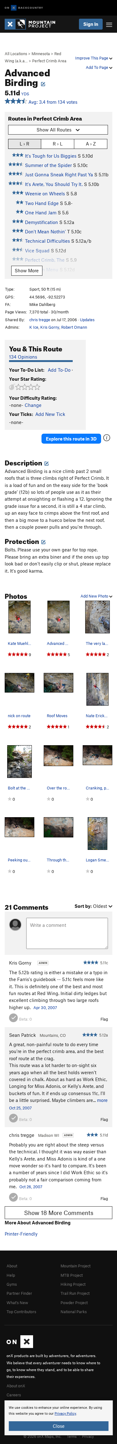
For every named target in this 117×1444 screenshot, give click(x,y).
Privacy (88, 1436)
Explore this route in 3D (71, 438)
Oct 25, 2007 (20, 1107)
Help (11, 1275)
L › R (24, 143)
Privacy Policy (65, 1414)
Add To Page (97, 67)
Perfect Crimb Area (49, 60)
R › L (57, 143)
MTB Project (72, 1275)
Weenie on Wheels (45, 193)
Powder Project (74, 1302)
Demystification (41, 222)
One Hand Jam (40, 212)
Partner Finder (19, 1293)
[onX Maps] (20, 1346)
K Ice (33, 327)
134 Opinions (23, 357)
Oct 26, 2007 (30, 1186)
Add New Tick (50, 414)
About (12, 1265)
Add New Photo (94, 595)
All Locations (16, 53)
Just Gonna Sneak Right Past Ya (59, 174)
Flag (104, 1019)
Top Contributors (21, 1311)
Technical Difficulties (47, 241)
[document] (58, 1418)
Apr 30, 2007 (45, 1007)
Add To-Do (59, 370)
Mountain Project (75, 1265)
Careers (14, 1394)
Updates (87, 319)
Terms (72, 1436)
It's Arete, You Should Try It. (54, 184)
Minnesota (41, 53)
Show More (27, 270)
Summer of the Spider (48, 165)
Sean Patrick (22, 1035)
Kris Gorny (49, 327)
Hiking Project (73, 1284)
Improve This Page (92, 57)
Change (33, 405)
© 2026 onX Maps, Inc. (42, 1436)
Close (59, 1426)
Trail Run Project (75, 1293)
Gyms (12, 1284)
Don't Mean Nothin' (45, 231)
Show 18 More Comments (58, 1212)
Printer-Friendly (21, 1234)
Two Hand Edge (42, 203)
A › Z (91, 143)
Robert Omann (74, 327)
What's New (17, 1302)
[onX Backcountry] (24, 8)
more (102, 1100)
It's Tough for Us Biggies (50, 156)
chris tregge (39, 319)
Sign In (90, 24)
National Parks (74, 1311)
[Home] (33, 24)
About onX (16, 1385)
